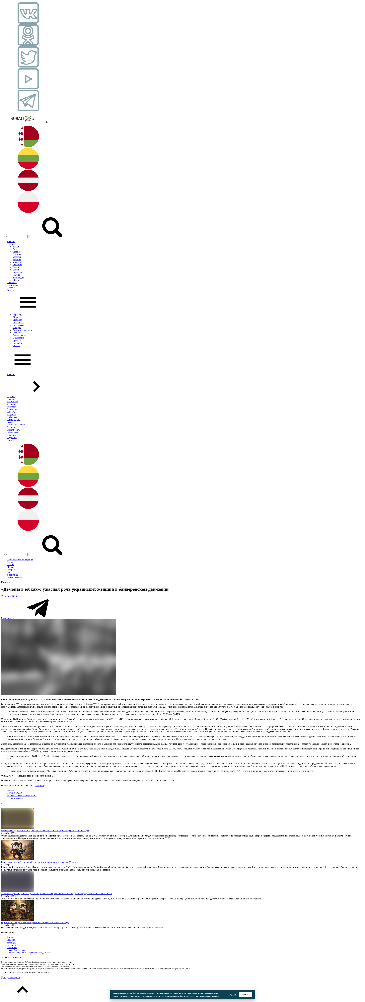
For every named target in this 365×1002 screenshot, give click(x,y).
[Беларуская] (28, 146)
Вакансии (11, 945)
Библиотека (18, 338)
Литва (16, 249)
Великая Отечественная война (21, 795)
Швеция (17, 280)
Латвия (16, 252)
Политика (12, 282)
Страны (10, 244)
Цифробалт (18, 322)
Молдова (11, 567)
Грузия (16, 267)
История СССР (14, 793)
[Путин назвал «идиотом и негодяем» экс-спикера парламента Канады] (17, 920)
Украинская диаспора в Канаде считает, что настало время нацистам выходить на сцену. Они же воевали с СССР (56, 893)
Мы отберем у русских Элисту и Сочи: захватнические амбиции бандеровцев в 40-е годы (45, 830)
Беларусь (17, 257)
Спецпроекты (19, 335)
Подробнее (232, 994)
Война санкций (14, 577)
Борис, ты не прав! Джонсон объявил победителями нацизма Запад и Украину (39, 862)
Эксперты (17, 332)
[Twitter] (28, 67)
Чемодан (17, 327)
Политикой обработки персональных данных (199, 996)
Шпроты (17, 317)
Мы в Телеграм (9, 618)
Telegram (39, 785)
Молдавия (17, 262)
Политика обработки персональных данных (28, 952)
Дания (16, 269)
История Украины (16, 798)
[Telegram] (28, 110)
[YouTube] (28, 88)
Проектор (17, 340)
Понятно (246, 994)
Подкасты (17, 343)
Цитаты (16, 345)
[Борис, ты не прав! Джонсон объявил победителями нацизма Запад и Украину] (17, 859)
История (11, 287)
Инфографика (19, 325)
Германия (17, 264)
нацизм (10, 790)
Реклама (11, 940)
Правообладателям (16, 950)
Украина (17, 259)
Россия (16, 246)
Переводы (17, 314)
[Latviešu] (28, 190)
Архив (10, 937)
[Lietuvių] (28, 168)
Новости (11, 241)
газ (8, 572)
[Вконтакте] (28, 23)
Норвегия (17, 272)
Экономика (12, 285)
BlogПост (17, 320)
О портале (12, 947)
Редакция (11, 942)
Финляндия (18, 277)
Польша (16, 275)
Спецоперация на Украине (20, 559)
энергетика (12, 575)
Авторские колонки (22, 330)
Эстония (17, 254)
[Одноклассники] (28, 45)
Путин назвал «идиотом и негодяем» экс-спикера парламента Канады (35, 922)
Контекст (11, 290)
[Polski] (28, 212)
